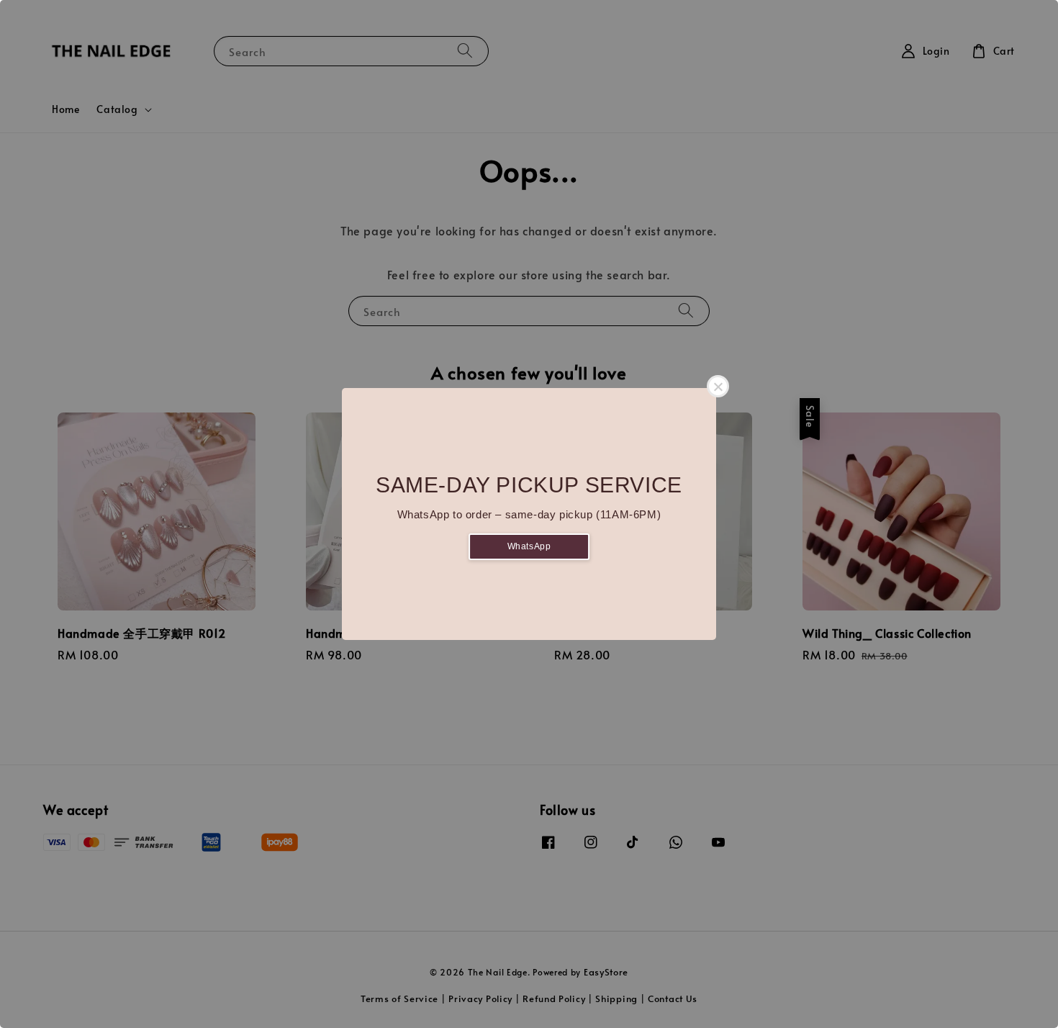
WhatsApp (529, 546)
